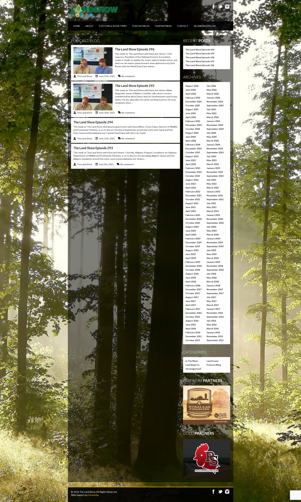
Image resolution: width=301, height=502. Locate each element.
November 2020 (215, 219)
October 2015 (192, 340)
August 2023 (191, 156)
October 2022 (192, 176)
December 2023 (193, 148)
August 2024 (191, 132)
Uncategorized (193, 368)
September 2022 (215, 176)
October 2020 (192, 222)
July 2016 (211, 320)
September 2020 (215, 222)
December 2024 (193, 125)
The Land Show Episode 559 (199, 53)
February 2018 (192, 285)
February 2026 (192, 97)
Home (76, 26)
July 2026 (211, 86)
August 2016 (191, 320)
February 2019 (192, 262)
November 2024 (215, 125)
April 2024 (190, 140)
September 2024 (215, 129)
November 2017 (215, 289)
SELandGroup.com (205, 26)
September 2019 (215, 246)
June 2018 (190, 277)
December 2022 (193, 172)
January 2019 (213, 262)
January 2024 (213, 144)
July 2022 (211, 179)
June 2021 (190, 207)
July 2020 (211, 226)
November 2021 (215, 195)
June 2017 (190, 301)
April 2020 (190, 234)
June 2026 (190, 89)
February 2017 (192, 309)
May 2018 (212, 277)
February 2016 (192, 332)
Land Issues (213, 361)
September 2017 (215, 293)
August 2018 (191, 273)
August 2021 (191, 203)
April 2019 (190, 258)
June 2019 (190, 254)
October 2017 (192, 293)
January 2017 (213, 309)
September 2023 (215, 152)
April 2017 (190, 305)
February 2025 (192, 121)
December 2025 (193, 101)
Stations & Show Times (113, 26)
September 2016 (215, 316)
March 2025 (213, 117)
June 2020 (190, 230)
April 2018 (190, 281)
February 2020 (192, 238)
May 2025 (212, 113)
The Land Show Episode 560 (199, 49)
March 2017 (213, 305)
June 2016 (190, 324)
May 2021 (212, 207)
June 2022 (190, 183)
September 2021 (215, 199)
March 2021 (213, 211)
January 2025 (213, 121)
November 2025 (215, 101)
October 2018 (192, 269)
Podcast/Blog (141, 26)
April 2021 (190, 211)
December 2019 (193, 242)
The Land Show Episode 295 (134, 86)
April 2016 (190, 328)
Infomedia (93, 495)
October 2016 (192, 316)
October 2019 (192, 246)
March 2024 (213, 140)
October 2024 (192, 129)
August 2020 (191, 226)
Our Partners (163, 26)
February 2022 (192, 191)
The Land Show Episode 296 (134, 49)
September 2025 (215, 105)
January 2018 (213, 285)
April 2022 (190, 187)
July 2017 (211, 297)
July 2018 (211, 273)
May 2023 (212, 160)
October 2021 (192, 199)
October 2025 (192, 105)
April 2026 (190, 93)
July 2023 (211, 156)
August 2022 (191, 179)
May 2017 (212, 301)
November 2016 (215, 312)
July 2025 (211, 109)
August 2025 (191, 109)
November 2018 (215, 266)
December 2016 (193, 312)
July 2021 (211, 203)
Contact (182, 26)
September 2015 (215, 340)
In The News (191, 361)
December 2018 (193, 266)
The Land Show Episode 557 (199, 61)
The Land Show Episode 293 (93, 148)
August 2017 (191, 297)
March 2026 (213, 93)
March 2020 (213, 234)
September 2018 (215, 269)
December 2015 (193, 336)
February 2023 (192, 168)
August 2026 (191, 86)
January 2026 (213, 97)
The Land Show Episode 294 (93, 122)
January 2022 (213, 191)
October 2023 (192, 152)
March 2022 (213, 187)
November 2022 (215, 172)
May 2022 (212, 183)
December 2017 (193, 289)
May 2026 (212, 89)
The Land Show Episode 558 (199, 57)
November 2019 (215, 242)
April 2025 (190, 117)
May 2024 (212, 136)
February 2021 (192, 215)
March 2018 (213, 281)
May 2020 (212, 230)
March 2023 (213, 164)
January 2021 (213, 215)
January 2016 (213, 332)
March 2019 (213, 258)
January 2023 (213, 168)
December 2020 (193, 219)
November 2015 (215, 336)
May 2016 (212, 324)
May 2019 (212, 254)
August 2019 (191, 250)
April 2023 (190, 164)
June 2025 (190, 113)
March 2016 (213, 328)
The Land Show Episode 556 (199, 65)
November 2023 (215, 148)
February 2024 (192, 144)
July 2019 (211, 250)
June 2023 (190, 160)
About (89, 26)
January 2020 (213, 238)
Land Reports (192, 364)
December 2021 (193, 195)
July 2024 (211, 132)
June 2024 (190, 136)
